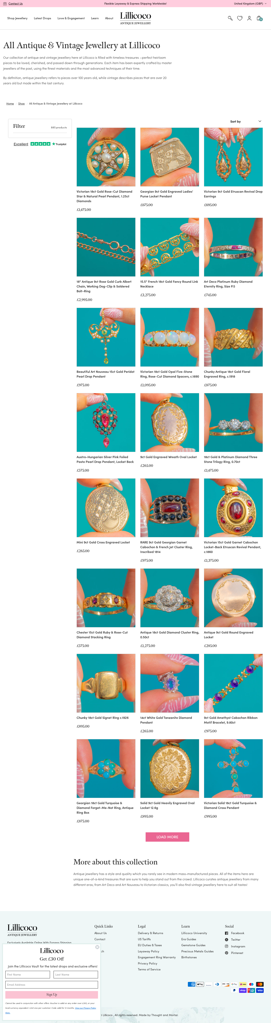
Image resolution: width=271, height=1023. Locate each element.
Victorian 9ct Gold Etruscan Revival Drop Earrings (233, 193)
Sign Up (51, 995)
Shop (21, 103)
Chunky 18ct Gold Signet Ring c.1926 (103, 717)
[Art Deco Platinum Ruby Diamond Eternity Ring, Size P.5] (233, 247)
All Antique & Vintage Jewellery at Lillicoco (55, 103)
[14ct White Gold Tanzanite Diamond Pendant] (169, 683)
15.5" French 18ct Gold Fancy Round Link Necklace (169, 283)
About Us (100, 933)
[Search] (230, 18)
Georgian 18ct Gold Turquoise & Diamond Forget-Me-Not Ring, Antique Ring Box (105, 807)
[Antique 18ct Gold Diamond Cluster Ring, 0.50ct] (169, 598)
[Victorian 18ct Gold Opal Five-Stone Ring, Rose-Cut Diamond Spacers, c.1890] (169, 337)
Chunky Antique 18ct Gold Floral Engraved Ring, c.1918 (227, 373)
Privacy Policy (147, 963)
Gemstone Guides (193, 945)
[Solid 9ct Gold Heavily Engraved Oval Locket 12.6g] (169, 768)
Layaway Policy (148, 951)
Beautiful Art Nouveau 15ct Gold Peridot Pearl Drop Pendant (106, 373)
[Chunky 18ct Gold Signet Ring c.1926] (106, 683)
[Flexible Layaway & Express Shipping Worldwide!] (135, 3)
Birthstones (189, 957)
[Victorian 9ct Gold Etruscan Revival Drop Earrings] (233, 157)
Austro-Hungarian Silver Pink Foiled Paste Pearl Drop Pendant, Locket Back (105, 459)
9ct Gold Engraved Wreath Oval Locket (168, 457)
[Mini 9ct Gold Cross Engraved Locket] (106, 508)
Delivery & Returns (150, 933)
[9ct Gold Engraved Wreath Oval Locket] (169, 422)
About (109, 18)
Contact (99, 939)
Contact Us (16, 3)
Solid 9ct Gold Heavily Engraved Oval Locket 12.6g (167, 805)
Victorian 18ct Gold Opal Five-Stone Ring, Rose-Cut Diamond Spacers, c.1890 (169, 373)
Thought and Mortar (164, 1015)
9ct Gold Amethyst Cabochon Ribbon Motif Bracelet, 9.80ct (231, 719)
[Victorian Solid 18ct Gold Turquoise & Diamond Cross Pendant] (233, 768)
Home (10, 103)
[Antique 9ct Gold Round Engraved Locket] (233, 598)
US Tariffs (144, 939)
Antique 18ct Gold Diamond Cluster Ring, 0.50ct (169, 634)
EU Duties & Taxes (150, 945)
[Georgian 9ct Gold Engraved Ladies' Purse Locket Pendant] (169, 157)
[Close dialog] (97, 947)
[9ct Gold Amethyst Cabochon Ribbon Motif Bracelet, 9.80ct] (233, 683)
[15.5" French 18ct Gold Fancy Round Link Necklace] (169, 247)
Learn (95, 18)
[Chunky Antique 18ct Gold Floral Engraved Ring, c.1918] (233, 337)
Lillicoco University (194, 933)
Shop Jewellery (17, 18)
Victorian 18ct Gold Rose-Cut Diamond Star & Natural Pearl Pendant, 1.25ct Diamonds (104, 196)
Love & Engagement (71, 18)
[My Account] (249, 18)
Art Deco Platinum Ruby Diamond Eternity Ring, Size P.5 (228, 283)
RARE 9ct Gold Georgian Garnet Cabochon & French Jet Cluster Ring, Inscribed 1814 (166, 547)
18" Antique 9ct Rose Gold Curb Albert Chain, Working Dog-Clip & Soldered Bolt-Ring (104, 286)
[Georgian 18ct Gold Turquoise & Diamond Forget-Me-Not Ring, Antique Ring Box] (106, 768)
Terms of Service (149, 969)
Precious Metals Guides (197, 951)
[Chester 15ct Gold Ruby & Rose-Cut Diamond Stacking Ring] (106, 598)
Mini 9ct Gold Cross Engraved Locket (103, 542)
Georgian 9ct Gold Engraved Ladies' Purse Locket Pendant (166, 193)
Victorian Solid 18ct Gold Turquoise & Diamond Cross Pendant (230, 805)
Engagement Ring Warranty (157, 957)
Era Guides (188, 939)
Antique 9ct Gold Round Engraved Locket (228, 634)
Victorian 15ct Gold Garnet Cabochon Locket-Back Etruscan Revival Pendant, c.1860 (232, 547)
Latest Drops (42, 18)
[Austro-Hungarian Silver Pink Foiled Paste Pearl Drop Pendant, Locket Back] (106, 422)
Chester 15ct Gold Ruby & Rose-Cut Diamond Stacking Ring (102, 634)
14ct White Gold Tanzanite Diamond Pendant (166, 719)
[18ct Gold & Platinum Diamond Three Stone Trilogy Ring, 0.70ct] (233, 422)
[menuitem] (17, 18)
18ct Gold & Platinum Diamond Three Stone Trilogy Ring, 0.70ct (230, 459)
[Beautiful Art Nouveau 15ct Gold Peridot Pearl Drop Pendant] (106, 337)
